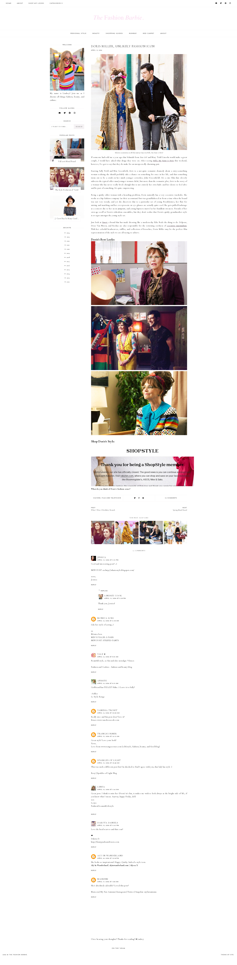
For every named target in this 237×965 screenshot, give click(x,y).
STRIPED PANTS (111, 640)
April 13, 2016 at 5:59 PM (115, 598)
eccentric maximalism (177, 225)
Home (8, 3)
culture (97, 498)
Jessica (101, 557)
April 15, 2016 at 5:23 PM (108, 825)
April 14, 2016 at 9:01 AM (108, 657)
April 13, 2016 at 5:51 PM (108, 560)
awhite (102, 680)
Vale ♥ (101, 654)
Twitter (130, 892)
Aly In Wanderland (110, 855)
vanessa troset (107, 710)
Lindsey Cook (113, 595)
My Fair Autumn (108, 892)
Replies (104, 591)
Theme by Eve (227, 954)
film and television (111, 498)
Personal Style (78, 33)
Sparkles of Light (109, 760)
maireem (102, 879)
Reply (93, 585)
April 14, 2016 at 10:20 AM (108, 713)
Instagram (121, 892)
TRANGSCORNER (107, 733)
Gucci (104, 222)
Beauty (96, 33)
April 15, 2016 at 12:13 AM (108, 736)
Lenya (101, 787)
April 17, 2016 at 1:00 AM (108, 882)
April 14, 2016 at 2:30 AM (108, 621)
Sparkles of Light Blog (107, 773)
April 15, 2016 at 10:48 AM (108, 763)
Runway (133, 33)
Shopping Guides (114, 33)
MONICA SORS (105, 618)
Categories (55, 3)
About (20, 3)
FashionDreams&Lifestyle (102, 806)
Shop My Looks (36, 3)
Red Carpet (148, 33)
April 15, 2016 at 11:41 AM (108, 789)
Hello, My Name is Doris (163, 160)
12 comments (171, 498)
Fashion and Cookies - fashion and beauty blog (111, 667)
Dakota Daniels (107, 822)
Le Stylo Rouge (98, 696)
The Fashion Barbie (18, 954)
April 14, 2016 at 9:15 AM (108, 683)
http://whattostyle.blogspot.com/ (119, 570)
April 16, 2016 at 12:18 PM (108, 858)
